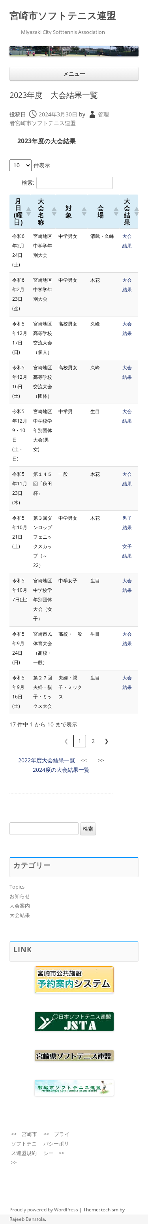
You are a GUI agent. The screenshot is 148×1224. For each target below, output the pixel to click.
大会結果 (19, 915)
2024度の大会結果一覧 (61, 769)
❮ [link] (66, 741)
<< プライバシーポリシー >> (56, 1143)
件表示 (42, 165)
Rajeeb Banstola (27, 1219)
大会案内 (19, 905)
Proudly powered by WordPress (43, 1209)
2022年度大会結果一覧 (46, 760)
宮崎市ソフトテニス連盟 (62, 15)
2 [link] (93, 741)
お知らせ (19, 896)
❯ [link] (106, 741)
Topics (16, 886)
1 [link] (79, 741)
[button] (27, 211)
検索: (28, 182)
